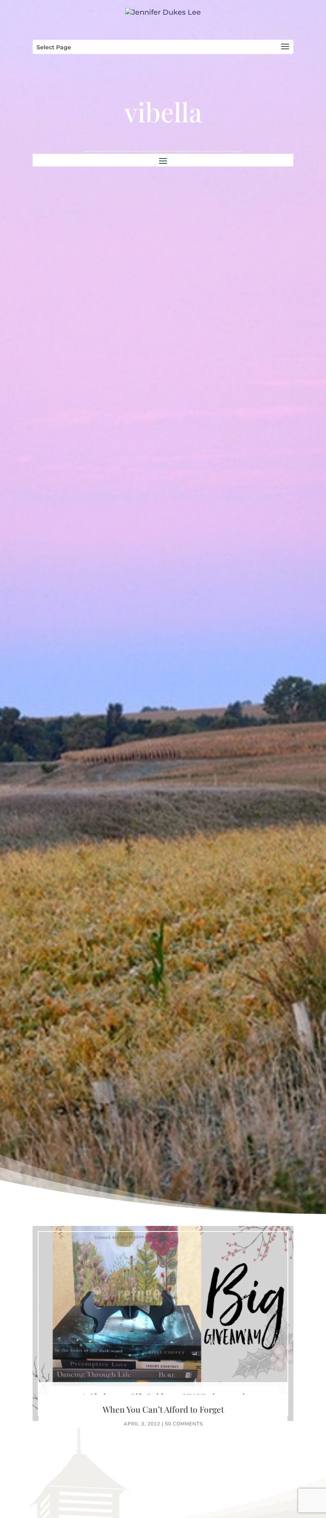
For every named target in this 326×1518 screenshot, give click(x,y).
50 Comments (184, 1424)
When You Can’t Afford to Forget (163, 1409)
